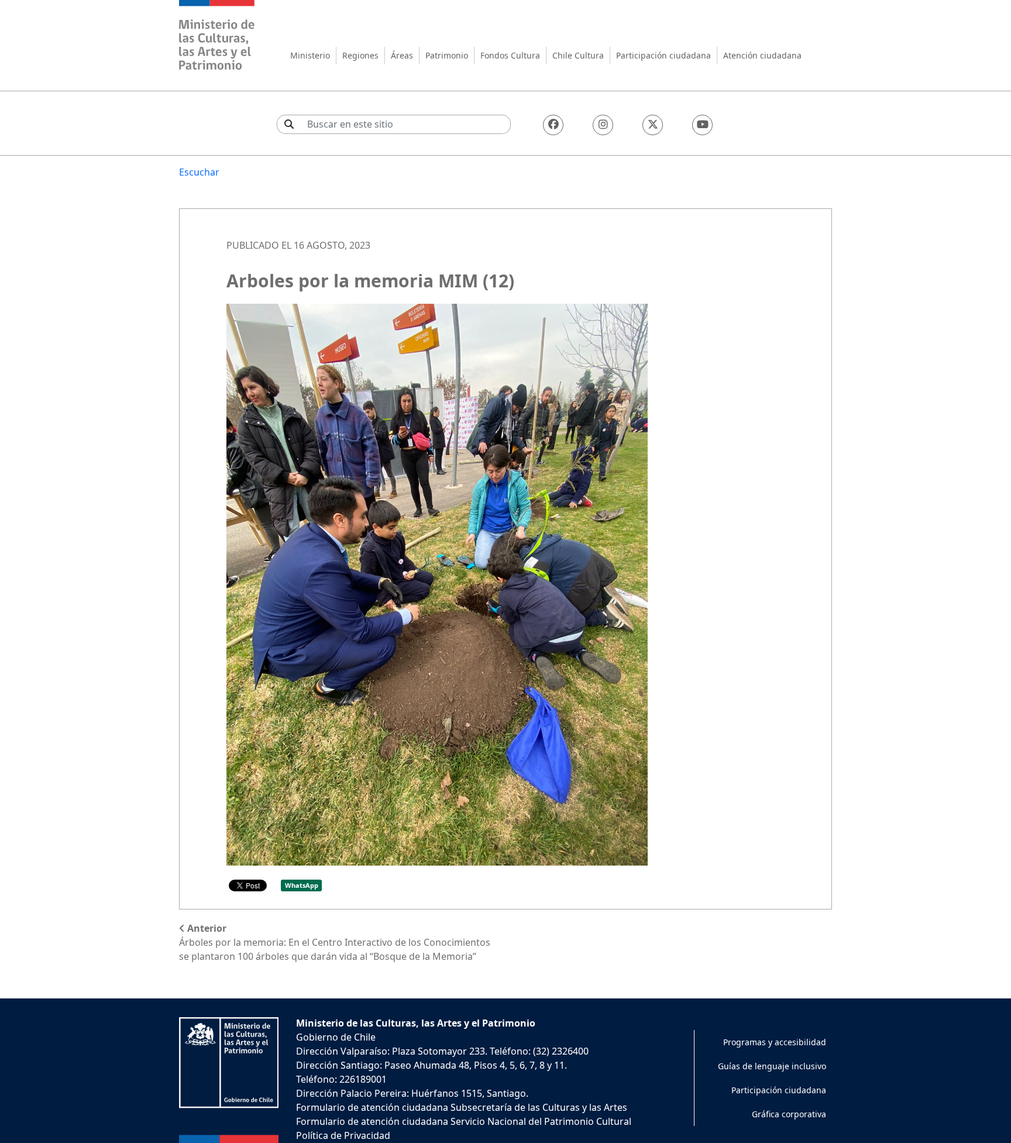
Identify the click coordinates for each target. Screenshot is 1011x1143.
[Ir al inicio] (217, 36)
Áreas (402, 55)
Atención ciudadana (762, 55)
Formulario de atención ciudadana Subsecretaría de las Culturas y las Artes (461, 1107)
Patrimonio (446, 55)
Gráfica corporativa (789, 1114)
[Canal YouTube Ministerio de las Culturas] (702, 125)
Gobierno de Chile (336, 1037)
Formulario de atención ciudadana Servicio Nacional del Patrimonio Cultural (463, 1121)
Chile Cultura (578, 55)
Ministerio (310, 55)
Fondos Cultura (510, 55)
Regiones (360, 55)
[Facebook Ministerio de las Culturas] (553, 125)
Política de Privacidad (343, 1135)
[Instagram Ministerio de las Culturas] (603, 125)
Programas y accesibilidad (774, 1042)
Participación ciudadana (663, 55)
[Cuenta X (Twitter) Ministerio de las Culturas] (652, 125)
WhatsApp (301, 885)
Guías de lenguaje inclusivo (772, 1066)
